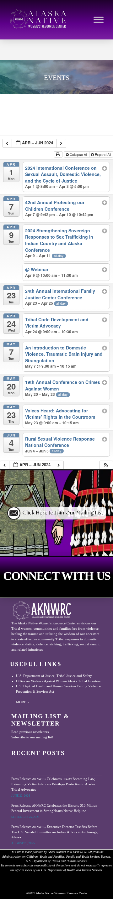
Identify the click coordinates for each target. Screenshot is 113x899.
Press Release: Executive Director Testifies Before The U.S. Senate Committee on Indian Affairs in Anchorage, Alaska (54, 832)
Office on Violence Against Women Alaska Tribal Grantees (58, 681)
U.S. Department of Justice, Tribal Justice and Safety (54, 676)
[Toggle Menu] (99, 19)
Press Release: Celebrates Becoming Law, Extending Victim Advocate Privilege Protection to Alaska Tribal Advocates (53, 784)
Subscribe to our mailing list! (32, 737)
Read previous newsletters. (30, 732)
